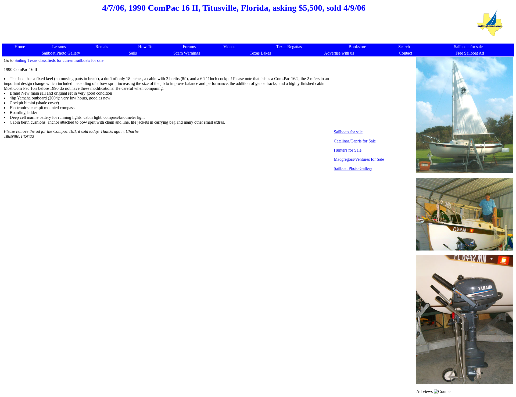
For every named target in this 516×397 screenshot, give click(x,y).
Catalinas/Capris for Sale (355, 141)
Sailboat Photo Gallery (353, 168)
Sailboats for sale (348, 132)
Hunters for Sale (347, 150)
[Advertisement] (234, 31)
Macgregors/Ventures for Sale (359, 159)
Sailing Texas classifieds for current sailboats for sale (59, 60)
